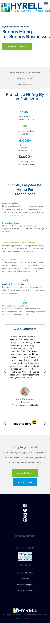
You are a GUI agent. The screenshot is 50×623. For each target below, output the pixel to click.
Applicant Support (25, 482)
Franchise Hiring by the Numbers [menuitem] (25, 72)
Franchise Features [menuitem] (25, 78)
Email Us (25, 579)
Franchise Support (25, 584)
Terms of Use (27, 618)
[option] (25, 371)
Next (44, 371)
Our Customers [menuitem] (25, 84)
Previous (5, 371)
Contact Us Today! (24, 473)
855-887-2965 (26, 573)
